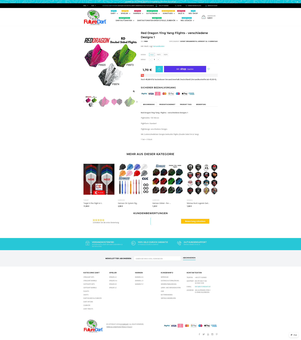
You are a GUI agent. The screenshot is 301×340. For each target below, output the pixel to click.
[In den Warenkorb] (159, 69)
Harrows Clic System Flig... (128, 203)
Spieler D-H (113, 281)
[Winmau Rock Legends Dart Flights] (202, 179)
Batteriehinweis (166, 295)
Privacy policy (126, 327)
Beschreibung (149, 104)
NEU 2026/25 (186, 19)
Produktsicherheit (167, 104)
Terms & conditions (113, 327)
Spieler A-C (113, 277)
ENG (84, 5)
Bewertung (201, 104)
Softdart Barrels (90, 288)
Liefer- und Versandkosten (171, 288)
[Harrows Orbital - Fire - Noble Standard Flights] (167, 179)
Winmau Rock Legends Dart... (198, 203)
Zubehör (86, 305)
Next (137, 101)
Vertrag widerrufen (168, 298)
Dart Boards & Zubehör (92, 298)
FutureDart (124, 324)
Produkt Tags (186, 104)
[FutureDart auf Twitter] (203, 334)
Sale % (181, 12)
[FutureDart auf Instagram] (212, 334)
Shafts (85, 295)
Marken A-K (139, 277)
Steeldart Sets (88, 277)
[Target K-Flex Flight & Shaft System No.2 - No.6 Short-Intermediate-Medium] (98, 179)
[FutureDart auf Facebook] (199, 334)
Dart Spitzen (88, 302)
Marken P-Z (139, 284)
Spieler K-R (113, 284)
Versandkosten (158, 46)
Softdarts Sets (89, 284)
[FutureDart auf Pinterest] (216, 334)
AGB (162, 291)
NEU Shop (193, 12)
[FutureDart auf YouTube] (208, 334)
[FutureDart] (94, 17)
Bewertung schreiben (195, 221)
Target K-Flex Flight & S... (93, 203)
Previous (83, 101)
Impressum (164, 277)
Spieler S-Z (113, 288)
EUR (92, 5)
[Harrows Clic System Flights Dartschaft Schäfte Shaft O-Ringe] (133, 179)
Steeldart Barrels (90, 281)
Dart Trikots (88, 309)
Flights (86, 291)
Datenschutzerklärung (170, 281)
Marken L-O (139, 281)
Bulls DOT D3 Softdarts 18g (24, 338)
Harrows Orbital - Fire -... (161, 203)
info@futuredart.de (202, 287)
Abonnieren (189, 258)
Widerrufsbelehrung (168, 284)
